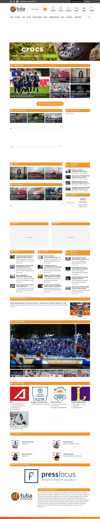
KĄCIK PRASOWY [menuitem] (78, 17)
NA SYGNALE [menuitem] (17, 17)
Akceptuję (94, 516)
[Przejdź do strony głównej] (18, 9)
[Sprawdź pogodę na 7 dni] (71, 203)
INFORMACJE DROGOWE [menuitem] (54, 17)
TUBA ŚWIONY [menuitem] (69, 17)
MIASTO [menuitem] (12, 17)
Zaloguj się (87, 1)
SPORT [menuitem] (23, 17)
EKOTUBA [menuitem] (62, 17)
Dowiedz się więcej (86, 516)
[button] (89, 17)
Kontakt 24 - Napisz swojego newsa (50, 104)
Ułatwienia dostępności (78, 1)
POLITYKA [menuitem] (29, 17)
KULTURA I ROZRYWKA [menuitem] (37, 17)
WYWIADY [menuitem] (45, 17)
